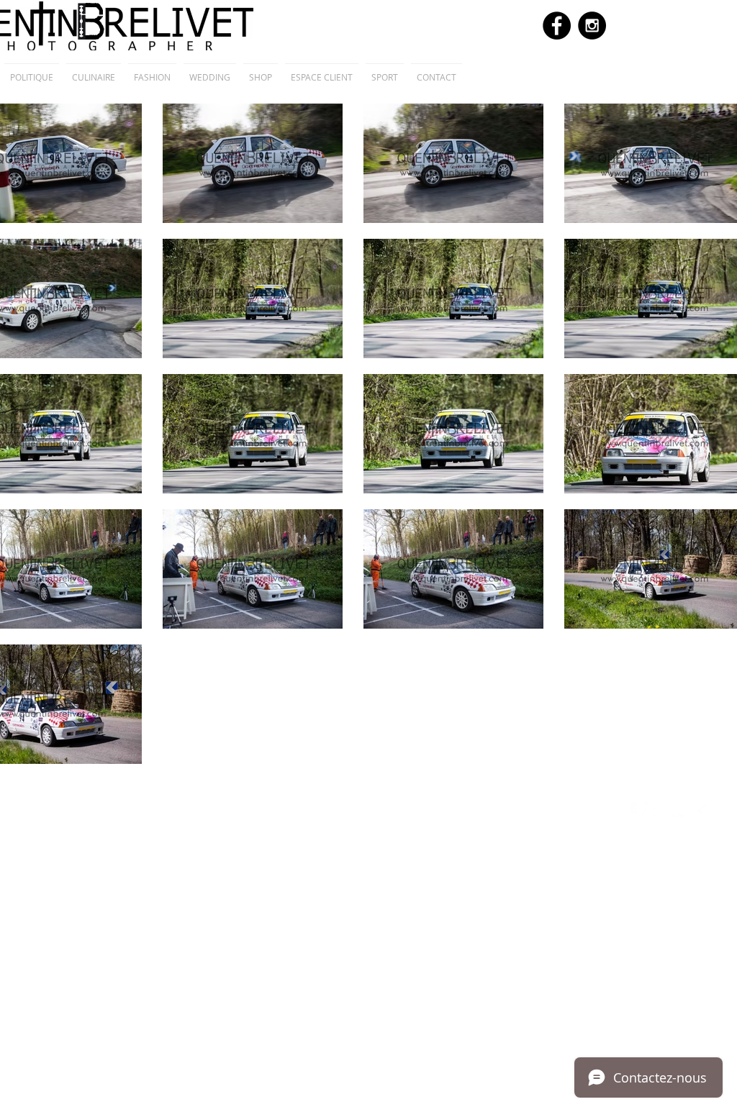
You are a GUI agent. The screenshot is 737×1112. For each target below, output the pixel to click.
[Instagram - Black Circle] (592, 26)
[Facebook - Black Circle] (557, 26)
